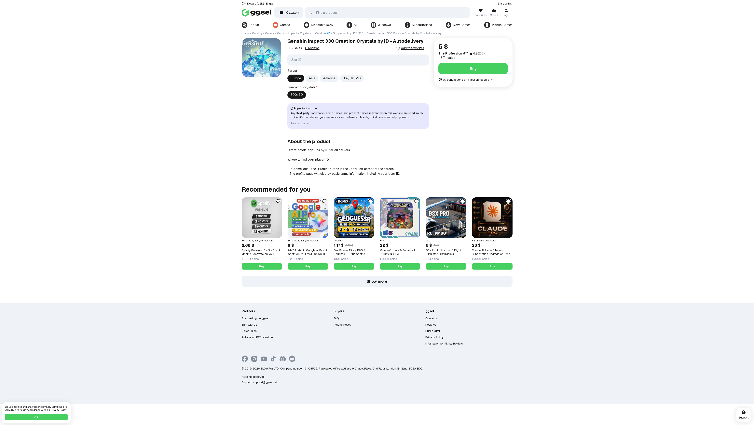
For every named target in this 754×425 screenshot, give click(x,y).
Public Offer (432, 331)
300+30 (297, 95)
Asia (312, 78)
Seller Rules (249, 331)
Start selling (505, 3)
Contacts (431, 318)
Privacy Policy (434, 337)
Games (285, 25)
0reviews (312, 48)
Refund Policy (342, 324)
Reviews (430, 324)
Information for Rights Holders (444, 343)
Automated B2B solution (257, 337)
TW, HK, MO (352, 78)
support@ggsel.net (265, 382)
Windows (384, 25)
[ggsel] (256, 13)
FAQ (336, 318)
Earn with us (249, 324)
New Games (462, 25)
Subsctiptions (422, 25)
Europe (296, 78)
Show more (377, 281)
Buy (473, 68)
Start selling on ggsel (255, 318)
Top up (254, 25)
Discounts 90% (322, 25)
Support (743, 417)
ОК (36, 417)
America (329, 78)
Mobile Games (502, 25)
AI (355, 25)
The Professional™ (453, 53)
